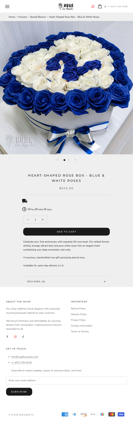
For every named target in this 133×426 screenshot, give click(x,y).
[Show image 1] (64, 160)
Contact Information (81, 325)
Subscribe (19, 391)
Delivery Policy (79, 314)
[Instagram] (15, 336)
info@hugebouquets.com (24, 356)
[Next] (75, 160)
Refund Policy (78, 308)
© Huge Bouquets (21, 415)
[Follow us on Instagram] (92, 6)
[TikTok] (23, 336)
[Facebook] (7, 336)
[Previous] (57, 160)
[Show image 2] (68, 160)
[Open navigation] (7, 6)
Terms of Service (80, 331)
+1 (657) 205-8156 (117, 6)
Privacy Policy (78, 320)
